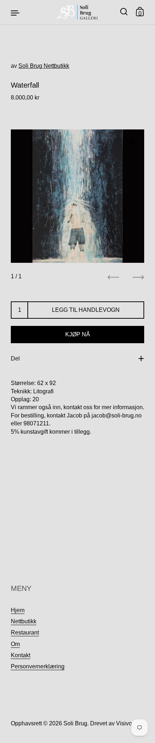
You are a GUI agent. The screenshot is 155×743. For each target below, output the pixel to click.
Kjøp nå (77, 334)
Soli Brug (75, 723)
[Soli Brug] (77, 12)
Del (15, 358)
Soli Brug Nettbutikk (43, 66)
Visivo (124, 723)
